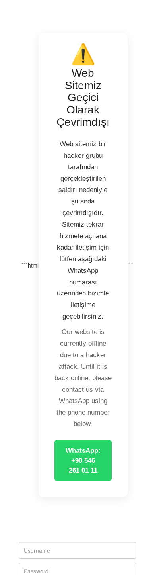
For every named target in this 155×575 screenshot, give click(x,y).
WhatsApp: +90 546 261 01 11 (83, 460)
